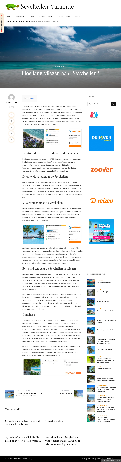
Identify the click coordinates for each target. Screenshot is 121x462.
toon (32, 98)
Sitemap (77, 16)
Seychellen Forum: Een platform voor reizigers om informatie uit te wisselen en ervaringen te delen (62, 440)
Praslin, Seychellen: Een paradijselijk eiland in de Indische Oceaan (106, 361)
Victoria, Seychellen (104, 369)
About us (100, 459)
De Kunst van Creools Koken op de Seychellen (106, 379)
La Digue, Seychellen (104, 349)
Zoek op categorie (88, 459)
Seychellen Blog (63, 16)
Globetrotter (11, 102)
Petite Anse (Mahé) (104, 282)
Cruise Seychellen (54, 421)
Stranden (20, 16)
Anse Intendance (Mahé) (106, 311)
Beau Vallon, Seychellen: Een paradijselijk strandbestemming (106, 341)
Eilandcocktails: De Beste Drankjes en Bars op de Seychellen (106, 390)
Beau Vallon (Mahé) (104, 292)
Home (9, 16)
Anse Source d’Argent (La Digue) (106, 321)
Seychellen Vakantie (47, 7)
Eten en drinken (45, 16)
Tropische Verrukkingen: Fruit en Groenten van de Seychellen (106, 409)
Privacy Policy (27, 459)
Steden (31, 16)
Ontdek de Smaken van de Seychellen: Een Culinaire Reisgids (105, 399)
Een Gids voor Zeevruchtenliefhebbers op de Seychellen (106, 419)
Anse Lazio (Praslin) (104, 301)
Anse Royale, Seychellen (106, 330)
